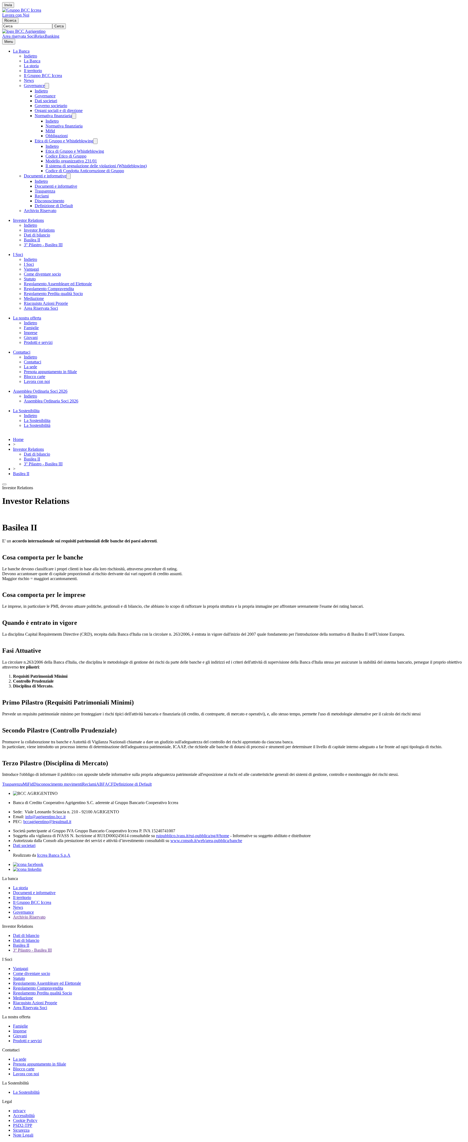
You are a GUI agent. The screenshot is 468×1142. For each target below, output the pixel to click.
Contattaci (21, 352)
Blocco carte (34, 376)
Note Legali (23, 1135)
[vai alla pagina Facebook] (28, 864)
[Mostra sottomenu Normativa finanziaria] (74, 116)
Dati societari (46, 100)
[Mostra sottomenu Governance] (47, 86)
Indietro (30, 56)
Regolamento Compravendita (49, 288)
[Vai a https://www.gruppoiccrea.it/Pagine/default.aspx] (21, 10)
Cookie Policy (25, 1120)
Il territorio (33, 70)
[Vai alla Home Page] (24, 31)
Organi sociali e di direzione (59, 110)
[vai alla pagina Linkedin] (27, 869)
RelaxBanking (47, 36)
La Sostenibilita (26, 410)
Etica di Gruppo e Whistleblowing (64, 141)
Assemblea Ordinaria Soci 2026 (40, 391)
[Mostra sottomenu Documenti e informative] (68, 176)
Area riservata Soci (18, 36)
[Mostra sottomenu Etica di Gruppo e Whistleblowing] (95, 141)
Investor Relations (28, 220)
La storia (31, 65)
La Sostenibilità (37, 425)
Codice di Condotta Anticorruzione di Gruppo (85, 170)
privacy (19, 1110)
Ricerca (10, 20)
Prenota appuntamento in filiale (50, 371)
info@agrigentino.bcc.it (45, 816)
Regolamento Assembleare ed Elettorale (58, 283)
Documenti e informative (45, 176)
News (29, 80)
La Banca (21, 51)
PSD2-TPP (22, 1125)
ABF (100, 784)
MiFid (28, 784)
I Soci (18, 254)
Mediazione (34, 298)
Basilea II (32, 240)
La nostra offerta (27, 318)
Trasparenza (45, 191)
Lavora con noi (37, 381)
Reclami (42, 196)
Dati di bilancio (37, 235)
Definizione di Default (54, 205)
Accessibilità (24, 1115)
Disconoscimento (49, 201)
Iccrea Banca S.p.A (53, 855)
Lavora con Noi (15, 15)
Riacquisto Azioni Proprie (46, 303)
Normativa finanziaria (53, 115)
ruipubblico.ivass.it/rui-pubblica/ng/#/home (192, 835)
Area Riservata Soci (41, 308)
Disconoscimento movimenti (57, 784)
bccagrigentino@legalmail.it (47, 821)
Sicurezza (21, 1130)
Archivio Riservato (40, 210)
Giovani (31, 337)
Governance (34, 85)
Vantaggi (31, 269)
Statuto (30, 279)
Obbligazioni (57, 135)
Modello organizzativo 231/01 (71, 161)
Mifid (50, 131)
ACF (109, 784)
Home (18, 439)
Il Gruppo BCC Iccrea (43, 75)
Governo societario (51, 105)
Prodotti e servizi (38, 342)
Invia (8, 5)
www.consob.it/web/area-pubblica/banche (206, 840)
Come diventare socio (42, 274)
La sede (30, 366)
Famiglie (31, 327)
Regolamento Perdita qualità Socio (53, 293)
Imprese (30, 332)
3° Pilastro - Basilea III (43, 244)
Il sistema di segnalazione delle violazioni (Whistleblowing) (96, 166)
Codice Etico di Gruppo (66, 156)
